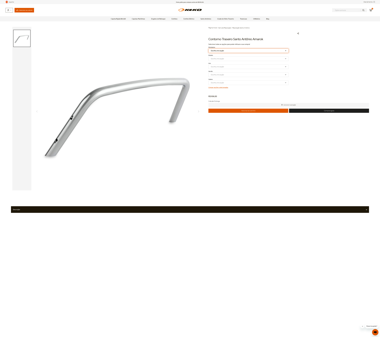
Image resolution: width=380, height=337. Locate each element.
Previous (37, 111)
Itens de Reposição (224, 28)
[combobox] (349, 10)
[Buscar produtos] (363, 10)
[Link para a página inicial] (212, 28)
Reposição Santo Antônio (241, 28)
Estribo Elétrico (189, 19)
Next (198, 111)
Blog (267, 19)
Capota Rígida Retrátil (118, 19)
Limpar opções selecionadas (218, 87)
